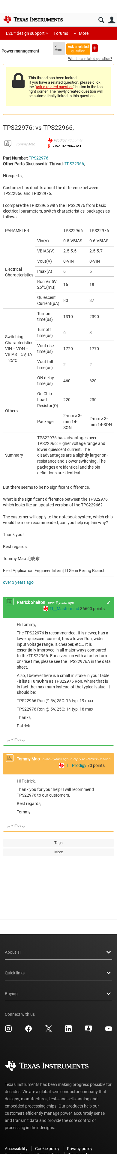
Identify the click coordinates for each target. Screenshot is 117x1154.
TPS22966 (74, 163)
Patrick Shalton (31, 602)
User (111, 20)
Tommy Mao (25, 144)
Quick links (15, 973)
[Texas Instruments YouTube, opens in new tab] (108, 1030)
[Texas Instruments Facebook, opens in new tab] (28, 1030)
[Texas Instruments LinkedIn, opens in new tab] (68, 1030)
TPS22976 (38, 158)
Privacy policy (79, 1148)
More (83, 33)
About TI (13, 952)
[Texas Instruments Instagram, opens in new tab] (8, 1030)
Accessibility (16, 1148)
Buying (11, 993)
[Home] (33, 19)
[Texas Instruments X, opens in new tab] (48, 1030)
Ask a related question (78, 49)
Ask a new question (95, 48)
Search (101, 20)
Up (8, 741)
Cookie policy (47, 1148)
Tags (58, 842)
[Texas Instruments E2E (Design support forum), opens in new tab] (88, 1030)
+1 (108, 602)
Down (23, 741)
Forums (61, 33)
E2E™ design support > (27, 33)
